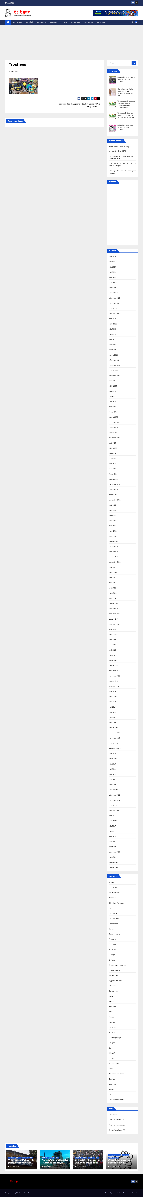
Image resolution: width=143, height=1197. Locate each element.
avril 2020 (112, 650)
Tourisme (112, 1079)
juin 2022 (112, 515)
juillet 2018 (113, 759)
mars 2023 (113, 469)
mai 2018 (112, 769)
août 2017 (112, 816)
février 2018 (113, 784)
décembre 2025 (114, 298)
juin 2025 (112, 329)
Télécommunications (116, 1074)
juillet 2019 (113, 696)
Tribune (111, 1089)
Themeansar (38, 1193)
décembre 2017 (114, 795)
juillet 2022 (113, 510)
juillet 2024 (113, 386)
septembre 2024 (115, 376)
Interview (112, 986)
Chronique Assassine (116, 903)
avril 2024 (112, 401)
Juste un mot (113, 991)
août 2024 (112, 381)
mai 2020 (112, 645)
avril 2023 (112, 464)
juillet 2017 (113, 821)
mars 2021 (113, 593)
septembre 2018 (115, 748)
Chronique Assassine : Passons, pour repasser (120, 1163)
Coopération (113, 924)
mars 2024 (113, 407)
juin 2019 (112, 702)
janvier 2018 (113, 790)
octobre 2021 (113, 557)
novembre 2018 (114, 738)
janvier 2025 (113, 355)
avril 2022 (112, 526)
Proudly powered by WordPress (14, 1193)
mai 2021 (112, 583)
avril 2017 (112, 836)
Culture (53, 22)
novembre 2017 (114, 800)
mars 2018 (113, 779)
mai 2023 (112, 458)
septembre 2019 (115, 686)
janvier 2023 (113, 479)
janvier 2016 (113, 862)
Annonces (75, 22)
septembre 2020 (115, 624)
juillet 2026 (113, 262)
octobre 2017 (113, 805)
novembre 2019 (114, 676)
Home (106, 1193)
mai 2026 (112, 272)
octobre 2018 (113, 743)
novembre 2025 (114, 303)
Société (29, 22)
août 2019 (112, 691)
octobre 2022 (113, 495)
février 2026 (113, 288)
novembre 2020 (114, 614)
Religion (112, 1043)
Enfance (112, 960)
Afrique (111, 882)
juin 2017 (112, 826)
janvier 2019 (113, 728)
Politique (17, 22)
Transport (112, 1084)
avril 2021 (112, 588)
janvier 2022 (113, 541)
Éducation (112, 944)
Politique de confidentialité (130, 1193)
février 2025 (113, 350)
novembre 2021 (114, 552)
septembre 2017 (115, 810)
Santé (111, 1048)
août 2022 (112, 505)
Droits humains (114, 934)
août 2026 (112, 256)
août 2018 (112, 753)
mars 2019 (113, 717)
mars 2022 (113, 531)
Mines (111, 1012)
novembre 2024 (114, 365)
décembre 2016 (114, 852)
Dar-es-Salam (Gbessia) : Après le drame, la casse (55, 1163)
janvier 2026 (113, 293)
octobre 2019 (113, 681)
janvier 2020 (113, 665)
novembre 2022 (114, 489)
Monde (111, 1017)
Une (110, 1094)
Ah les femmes (114, 893)
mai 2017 (112, 831)
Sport (64, 22)
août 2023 (112, 443)
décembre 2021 (114, 546)
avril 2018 (112, 774)
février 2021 (113, 598)
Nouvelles (112, 1027)
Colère (111, 908)
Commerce (113, 913)
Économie (41, 22)
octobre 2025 (113, 308)
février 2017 (113, 847)
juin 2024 (112, 391)
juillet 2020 (113, 634)
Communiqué (114, 918)
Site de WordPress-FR (117, 1130)
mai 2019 (112, 707)
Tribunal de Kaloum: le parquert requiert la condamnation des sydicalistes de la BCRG (120, 149)
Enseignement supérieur (117, 965)
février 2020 (113, 660)
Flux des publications (116, 1120)
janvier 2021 (113, 603)
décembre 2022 (114, 484)
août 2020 (112, 629)
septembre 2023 (115, 438)
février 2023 (113, 474)
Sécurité (112, 1053)
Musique (112, 1022)
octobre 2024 (113, 370)
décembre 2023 (114, 422)
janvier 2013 (113, 867)
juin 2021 (112, 577)
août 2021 (112, 567)
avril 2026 (112, 277)
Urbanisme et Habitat (116, 1100)
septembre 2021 (115, 562)
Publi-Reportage (115, 1037)
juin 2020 (112, 640)
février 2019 (113, 722)
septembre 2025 (115, 313)
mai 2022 (112, 520)
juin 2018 (112, 764)
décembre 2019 (114, 671)
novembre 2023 (114, 427)
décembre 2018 (114, 733)
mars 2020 (113, 655)
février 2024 (113, 412)
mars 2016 (113, 857)
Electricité (112, 949)
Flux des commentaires (117, 1125)
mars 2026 (113, 282)
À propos (89, 22)
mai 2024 (112, 396)
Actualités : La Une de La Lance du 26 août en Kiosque (88, 1163)
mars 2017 (113, 841)
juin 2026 (112, 267)
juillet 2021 (113, 572)
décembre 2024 (114, 360)
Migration (112, 1006)
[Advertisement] (71, 39)
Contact (101, 22)
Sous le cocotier (114, 1063)
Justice (111, 996)
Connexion (113, 1114)
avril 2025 (112, 339)
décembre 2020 (114, 608)
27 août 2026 (14, 1166)
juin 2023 (112, 453)
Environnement (114, 970)
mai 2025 (112, 334)
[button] (132, 22)
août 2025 (112, 319)
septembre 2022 (115, 500)
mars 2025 (113, 344)
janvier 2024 (113, 417)
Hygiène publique (115, 981)
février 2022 (113, 536)
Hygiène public (114, 975)
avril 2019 (112, 712)
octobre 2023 (113, 432)
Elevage (112, 955)
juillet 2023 (113, 448)
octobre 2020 (113, 619)
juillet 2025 (113, 324)
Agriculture (113, 887)
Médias (111, 1001)
